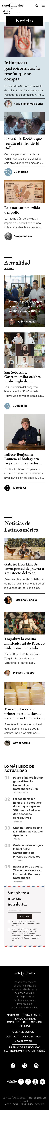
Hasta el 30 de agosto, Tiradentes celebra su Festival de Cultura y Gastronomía (28, 872)
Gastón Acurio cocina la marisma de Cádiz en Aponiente (28, 831)
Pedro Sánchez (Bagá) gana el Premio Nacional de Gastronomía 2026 (28, 783)
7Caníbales (18, 839)
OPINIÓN (36, 1022)
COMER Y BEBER (17, 1022)
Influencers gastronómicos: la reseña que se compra (22, 71)
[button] (43, 5)
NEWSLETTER (23, 1041)
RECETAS (24, 1025)
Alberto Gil (18, 821)
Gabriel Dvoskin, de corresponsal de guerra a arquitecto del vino (24, 568)
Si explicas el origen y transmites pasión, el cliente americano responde (25, 308)
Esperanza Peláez (21, 793)
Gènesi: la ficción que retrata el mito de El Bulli (23, 143)
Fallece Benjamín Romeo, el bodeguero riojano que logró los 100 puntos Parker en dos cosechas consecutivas (24, 463)
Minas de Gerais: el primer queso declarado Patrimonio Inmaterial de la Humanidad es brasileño (23, 718)
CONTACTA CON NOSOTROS (23, 1036)
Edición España (6, 12)
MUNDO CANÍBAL (24, 1018)
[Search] (37, 5)
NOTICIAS (13, 1015)
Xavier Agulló (19, 881)
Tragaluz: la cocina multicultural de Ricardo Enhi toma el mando (24, 643)
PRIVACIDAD (27, 1104)
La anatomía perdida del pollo (22, 210)
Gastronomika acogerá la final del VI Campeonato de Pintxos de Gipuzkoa (28, 851)
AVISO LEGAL (12, 1104)
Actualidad (17, 262)
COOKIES (39, 1104)
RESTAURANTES (32, 1015)
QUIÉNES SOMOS (23, 1031)
